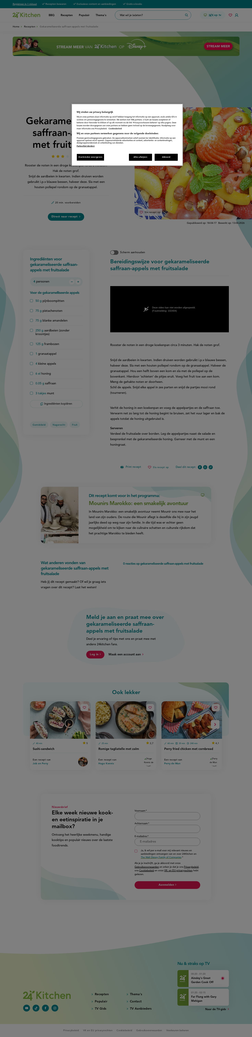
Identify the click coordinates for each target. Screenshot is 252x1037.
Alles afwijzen (140, 157)
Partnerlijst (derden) (86, 146)
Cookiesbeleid (115, 129)
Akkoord (166, 157)
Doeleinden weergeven (90, 157)
